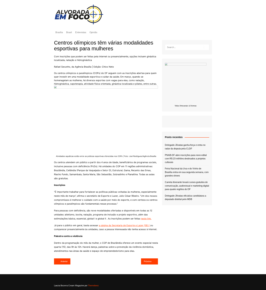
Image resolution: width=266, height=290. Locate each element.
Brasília (59, 32)
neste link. (146, 218)
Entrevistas (80, 32)
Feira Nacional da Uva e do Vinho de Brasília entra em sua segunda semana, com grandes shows (187, 172)
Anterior (64, 261)
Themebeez (93, 285)
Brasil (69, 32)
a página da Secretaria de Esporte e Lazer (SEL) (124, 225)
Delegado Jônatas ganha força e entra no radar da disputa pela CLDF (185, 147)
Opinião (93, 32)
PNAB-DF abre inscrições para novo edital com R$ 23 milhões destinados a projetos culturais (186, 158)
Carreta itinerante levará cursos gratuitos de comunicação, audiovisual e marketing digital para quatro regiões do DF (187, 185)
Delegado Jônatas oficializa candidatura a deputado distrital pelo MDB (185, 198)
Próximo (147, 261)
